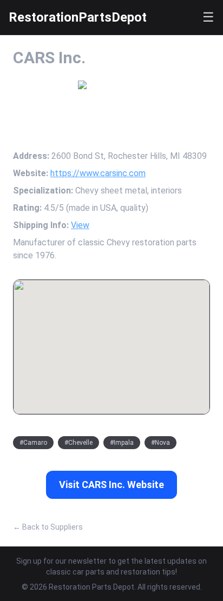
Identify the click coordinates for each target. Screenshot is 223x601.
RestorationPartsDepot (78, 17)
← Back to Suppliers (48, 527)
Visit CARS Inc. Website (111, 484)
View (80, 225)
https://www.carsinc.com (98, 173)
